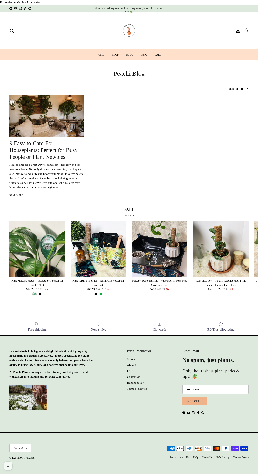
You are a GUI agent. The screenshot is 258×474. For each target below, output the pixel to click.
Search (131, 358)
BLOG (129, 54)
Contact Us (133, 376)
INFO (144, 54)
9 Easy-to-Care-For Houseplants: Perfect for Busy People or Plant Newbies (43, 150)
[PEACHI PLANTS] (129, 30)
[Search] (11, 30)
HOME (100, 54)
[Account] (237, 30)
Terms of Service (137, 388)
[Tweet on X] (237, 89)
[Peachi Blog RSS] (247, 89)
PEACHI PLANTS (25, 457)
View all (129, 215)
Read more (16, 195)
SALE (158, 54)
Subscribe (194, 401)
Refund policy (135, 382)
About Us (132, 364)
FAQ (130, 370)
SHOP (115, 54)
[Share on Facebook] (242, 89)
